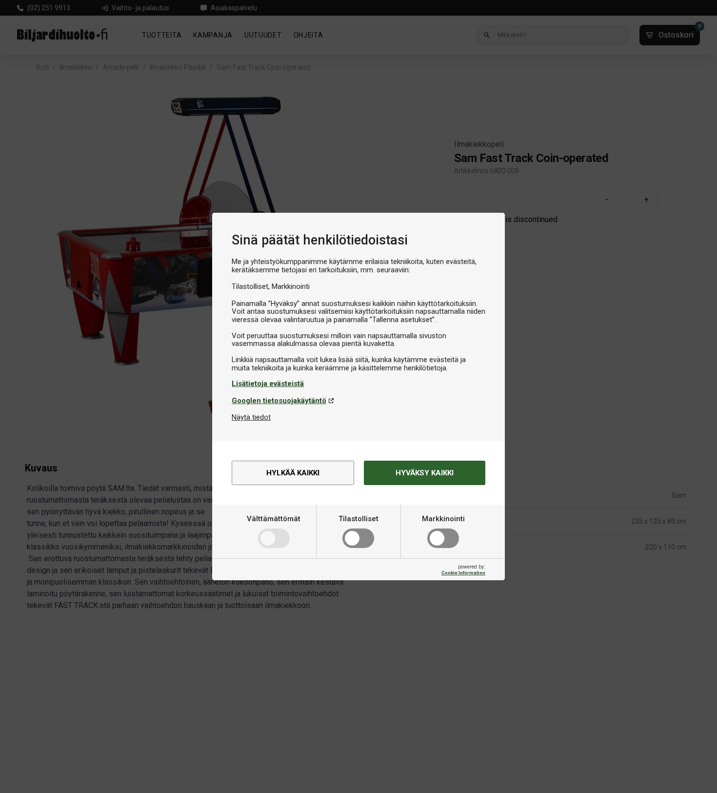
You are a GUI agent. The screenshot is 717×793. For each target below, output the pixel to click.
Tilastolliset (358, 518)
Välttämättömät (273, 518)
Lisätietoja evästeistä (268, 383)
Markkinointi (443, 518)
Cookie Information (463, 572)
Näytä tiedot (251, 417)
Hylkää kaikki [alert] (292, 472)
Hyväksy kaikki (425, 472)
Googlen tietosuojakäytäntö (279, 400)
